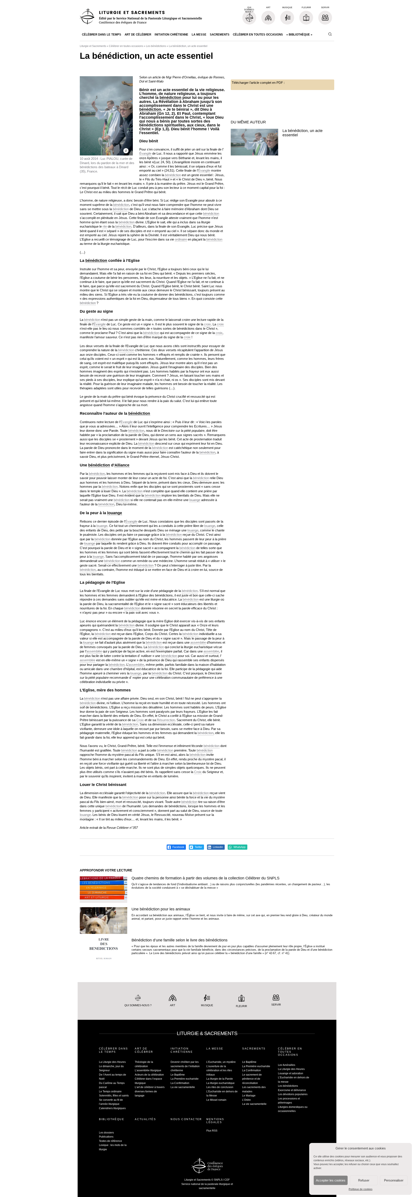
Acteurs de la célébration (149, 1074)
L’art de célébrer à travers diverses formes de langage (150, 1091)
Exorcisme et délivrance (292, 1090)
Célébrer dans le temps (101, 34)
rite (105, 226)
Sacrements (219, 34)
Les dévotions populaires (292, 1094)
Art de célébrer (138, 34)
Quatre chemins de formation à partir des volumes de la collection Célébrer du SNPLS (205, 878)
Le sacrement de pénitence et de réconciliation (252, 1079)
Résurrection (166, 720)
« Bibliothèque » (299, 34)
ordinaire (181, 239)
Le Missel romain (216, 1099)
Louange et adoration (290, 1073)
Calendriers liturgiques (112, 1108)
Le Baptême (178, 1074)
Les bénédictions (156, 46)
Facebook (178, 847)
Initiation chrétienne (171, 34)
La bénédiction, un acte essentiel (302, 133)
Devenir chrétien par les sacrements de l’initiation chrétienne (185, 1066)
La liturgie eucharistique (220, 1083)
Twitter (198, 847)
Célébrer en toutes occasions (258, 34)
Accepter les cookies (330, 1180)
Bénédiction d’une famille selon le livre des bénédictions (179, 940)
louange (194, 500)
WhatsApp (239, 847)
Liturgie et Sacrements (93, 46)
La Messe (199, 34)
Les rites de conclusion (219, 1087)
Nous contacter (186, 1119)
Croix (140, 720)
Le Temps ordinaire (110, 1091)
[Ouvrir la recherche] (330, 34)
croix (207, 324)
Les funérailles (286, 1065)
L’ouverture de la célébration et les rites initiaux (219, 1070)
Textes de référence (110, 1141)
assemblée (198, 642)
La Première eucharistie (185, 1078)
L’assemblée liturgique (148, 1070)
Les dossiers (106, 1132)
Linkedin (217, 847)
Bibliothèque (111, 1119)
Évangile (145, 153)
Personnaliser (393, 1180)
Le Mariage (249, 1095)
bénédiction (170, 98)
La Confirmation (180, 1083)
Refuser (363, 1180)
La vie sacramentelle (183, 1087)
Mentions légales (215, 1121)
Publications (106, 1136)
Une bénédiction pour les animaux (161, 909)
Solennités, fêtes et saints (114, 1095)
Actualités (145, 1119)
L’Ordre (246, 1099)
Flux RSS (211, 1130)
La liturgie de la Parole (219, 1078)
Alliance (121, 465)
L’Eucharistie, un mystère (221, 1061)
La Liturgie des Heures (112, 1061)
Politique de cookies (360, 1189)
